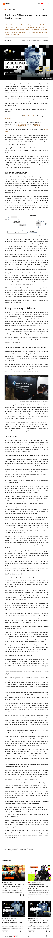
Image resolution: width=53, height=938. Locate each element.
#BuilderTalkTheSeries (30, 116)
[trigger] (39, 3)
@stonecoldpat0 (21, 125)
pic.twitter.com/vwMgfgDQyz (13, 127)
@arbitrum (8, 118)
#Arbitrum (37, 125)
